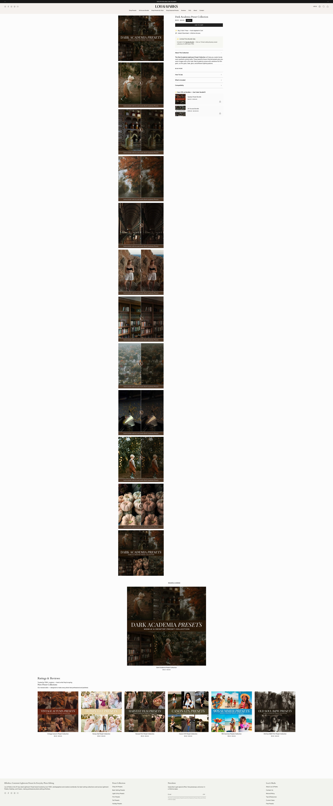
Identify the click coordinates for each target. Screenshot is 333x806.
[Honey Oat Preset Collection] (101, 711)
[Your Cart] (328, 6)
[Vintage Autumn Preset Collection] (58, 711)
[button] (324, 6)
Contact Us (269, 790)
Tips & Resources (271, 797)
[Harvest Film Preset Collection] (144, 711)
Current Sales (270, 800)
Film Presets (116, 797)
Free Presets (270, 803)
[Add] (220, 101)
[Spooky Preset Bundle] (180, 99)
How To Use (179, 74)
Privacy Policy (197, 798)
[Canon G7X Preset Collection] (188, 711)
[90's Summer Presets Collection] (231, 711)
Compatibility (179, 85)
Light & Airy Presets (118, 793)
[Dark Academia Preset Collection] (166, 626)
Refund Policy (270, 793)
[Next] (328, 1)
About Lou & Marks (272, 787)
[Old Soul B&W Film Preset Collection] (275, 711)
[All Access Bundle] (180, 111)
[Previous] (5, 1)
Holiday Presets (117, 803)
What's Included (180, 80)
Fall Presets (115, 800)
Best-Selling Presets (118, 790)
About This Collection (182, 53)
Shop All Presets (117, 787)
